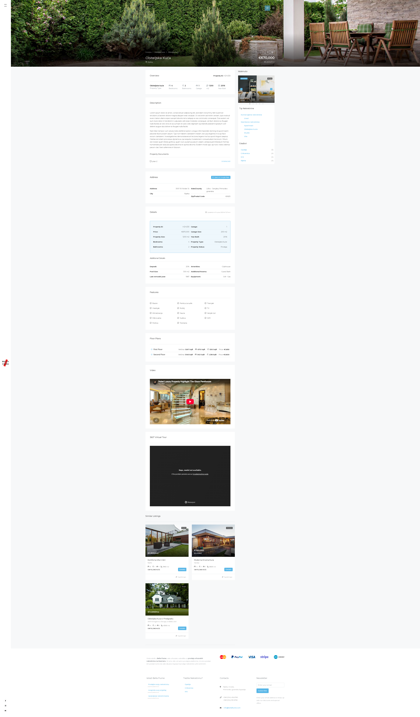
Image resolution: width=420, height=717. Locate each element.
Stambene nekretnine (250, 122)
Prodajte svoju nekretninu (158, 684)
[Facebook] (5, 701)
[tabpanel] (256, 89)
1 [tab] (251, 105)
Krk (242, 157)
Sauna (182, 313)
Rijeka (243, 161)
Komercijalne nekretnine (251, 115)
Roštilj (182, 308)
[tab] (267, 8)
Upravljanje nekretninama (158, 696)
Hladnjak (156, 308)
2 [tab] (254, 105)
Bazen (155, 303)
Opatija (244, 150)
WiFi (209, 318)
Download (226, 161)
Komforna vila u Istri (156, 560)
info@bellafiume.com (232, 708)
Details (182, 569)
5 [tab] (264, 105)
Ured (246, 118)
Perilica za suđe (186, 303)
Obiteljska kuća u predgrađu (160, 619)
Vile (245, 136)
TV (208, 308)
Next (271, 89)
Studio (247, 133)
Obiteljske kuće (251, 129)
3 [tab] (257, 105)
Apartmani (248, 126)
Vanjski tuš (211, 313)
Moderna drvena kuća (204, 560)
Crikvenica (245, 153)
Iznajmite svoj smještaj (157, 690)
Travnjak (210, 303)
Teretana (183, 323)
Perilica (155, 323)
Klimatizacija (157, 313)
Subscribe (262, 691)
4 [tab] (261, 105)
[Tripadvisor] (5, 710)
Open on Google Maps (221, 177)
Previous (241, 89)
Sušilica (183, 318)
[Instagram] (5, 706)
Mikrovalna (156, 318)
